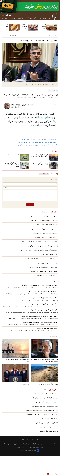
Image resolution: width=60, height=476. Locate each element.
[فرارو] (55, 16)
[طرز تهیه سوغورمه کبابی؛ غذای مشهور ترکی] (51, 27)
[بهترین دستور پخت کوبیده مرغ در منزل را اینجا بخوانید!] (14, 27)
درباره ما (54, 444)
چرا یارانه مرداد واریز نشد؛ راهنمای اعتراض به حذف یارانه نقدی (40, 164)
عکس (15, 18)
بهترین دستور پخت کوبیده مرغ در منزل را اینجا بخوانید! (6, 27)
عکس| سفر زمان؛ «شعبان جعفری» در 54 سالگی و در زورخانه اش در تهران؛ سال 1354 (36, 142)
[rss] (37, 439)
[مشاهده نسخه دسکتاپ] (6, 15)
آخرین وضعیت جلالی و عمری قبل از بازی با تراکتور (44, 271)
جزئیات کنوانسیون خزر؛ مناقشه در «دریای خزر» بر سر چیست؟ (17, 360)
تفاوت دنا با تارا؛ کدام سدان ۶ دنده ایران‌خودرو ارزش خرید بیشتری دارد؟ (39, 156)
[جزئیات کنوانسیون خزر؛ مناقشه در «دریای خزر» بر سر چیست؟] (15, 348)
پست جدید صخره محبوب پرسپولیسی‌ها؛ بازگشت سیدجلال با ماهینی (39, 259)
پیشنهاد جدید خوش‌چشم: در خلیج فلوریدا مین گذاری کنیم (42, 216)
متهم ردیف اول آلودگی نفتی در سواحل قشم (48, 384)
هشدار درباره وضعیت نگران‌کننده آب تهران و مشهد (44, 229)
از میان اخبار (55, 151)
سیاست (48, 18)
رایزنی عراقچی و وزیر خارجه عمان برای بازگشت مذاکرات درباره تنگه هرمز (38, 242)
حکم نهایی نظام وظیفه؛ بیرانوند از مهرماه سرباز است (44, 220)
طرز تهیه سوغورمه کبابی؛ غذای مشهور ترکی (44, 27)
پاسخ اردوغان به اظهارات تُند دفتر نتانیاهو (49, 431)
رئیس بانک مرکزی (44, 174)
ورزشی (44, 18)
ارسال (30, 205)
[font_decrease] (49, 90)
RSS (5, 444)
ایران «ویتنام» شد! (25, 384)
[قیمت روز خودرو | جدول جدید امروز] (24, 157)
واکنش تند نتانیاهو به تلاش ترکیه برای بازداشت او (44, 233)
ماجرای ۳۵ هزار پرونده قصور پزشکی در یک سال (24, 27)
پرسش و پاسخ (25, 444)
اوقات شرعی (17, 444)
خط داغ (56, 282)
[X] (32, 439)
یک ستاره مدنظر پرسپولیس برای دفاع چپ (46, 263)
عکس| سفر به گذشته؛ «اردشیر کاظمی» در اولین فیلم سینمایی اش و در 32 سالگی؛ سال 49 (35, 145)
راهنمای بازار (6, 18)
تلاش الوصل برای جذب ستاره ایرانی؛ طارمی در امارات (43, 267)
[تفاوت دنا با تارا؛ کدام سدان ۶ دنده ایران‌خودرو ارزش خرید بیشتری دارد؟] (53, 157)
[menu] (3, 15)
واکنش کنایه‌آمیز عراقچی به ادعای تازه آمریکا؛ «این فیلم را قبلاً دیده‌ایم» (39, 250)
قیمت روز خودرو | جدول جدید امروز (11, 155)
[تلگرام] (23, 439)
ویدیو (12, 18)
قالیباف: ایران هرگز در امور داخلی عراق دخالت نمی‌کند (43, 237)
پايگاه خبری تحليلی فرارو (27, 448)
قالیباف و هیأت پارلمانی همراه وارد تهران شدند (45, 225)
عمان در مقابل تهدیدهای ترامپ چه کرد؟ (46, 328)
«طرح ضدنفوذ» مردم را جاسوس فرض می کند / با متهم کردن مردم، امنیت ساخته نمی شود (44, 360)
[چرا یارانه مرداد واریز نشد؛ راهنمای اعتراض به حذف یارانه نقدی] (53, 165)
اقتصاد (27, 18)
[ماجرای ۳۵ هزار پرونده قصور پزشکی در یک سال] (33, 27)
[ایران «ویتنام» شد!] (15, 373)
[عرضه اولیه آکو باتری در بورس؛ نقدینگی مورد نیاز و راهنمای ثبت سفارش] (24, 165)
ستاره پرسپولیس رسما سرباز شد (49, 254)
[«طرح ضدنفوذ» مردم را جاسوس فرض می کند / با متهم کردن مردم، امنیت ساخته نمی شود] (44, 348)
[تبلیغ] (30, 6)
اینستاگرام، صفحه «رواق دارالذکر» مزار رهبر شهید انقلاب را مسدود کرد (39, 285)
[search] (10, 15)
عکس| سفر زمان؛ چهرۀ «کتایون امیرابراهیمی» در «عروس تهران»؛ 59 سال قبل (38, 139)
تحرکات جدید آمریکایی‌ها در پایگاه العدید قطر (45, 276)
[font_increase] (57, 90)
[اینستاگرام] (28, 439)
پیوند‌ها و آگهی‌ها (34, 444)
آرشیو (42, 444)
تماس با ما (47, 444)
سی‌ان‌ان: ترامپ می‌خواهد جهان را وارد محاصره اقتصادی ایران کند (40, 322)
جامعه (1, 18)
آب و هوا (10, 444)
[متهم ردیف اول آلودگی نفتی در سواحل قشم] (44, 373)
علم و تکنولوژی (21, 18)
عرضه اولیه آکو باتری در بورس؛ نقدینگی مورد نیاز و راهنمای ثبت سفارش (12, 164)
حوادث (40, 18)
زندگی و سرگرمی (33, 18)
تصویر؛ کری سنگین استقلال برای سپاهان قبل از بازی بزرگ (41, 246)
